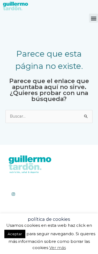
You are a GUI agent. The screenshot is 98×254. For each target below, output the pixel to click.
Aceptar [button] (15, 234)
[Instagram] (13, 194)
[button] (93, 18)
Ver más (57, 247)
